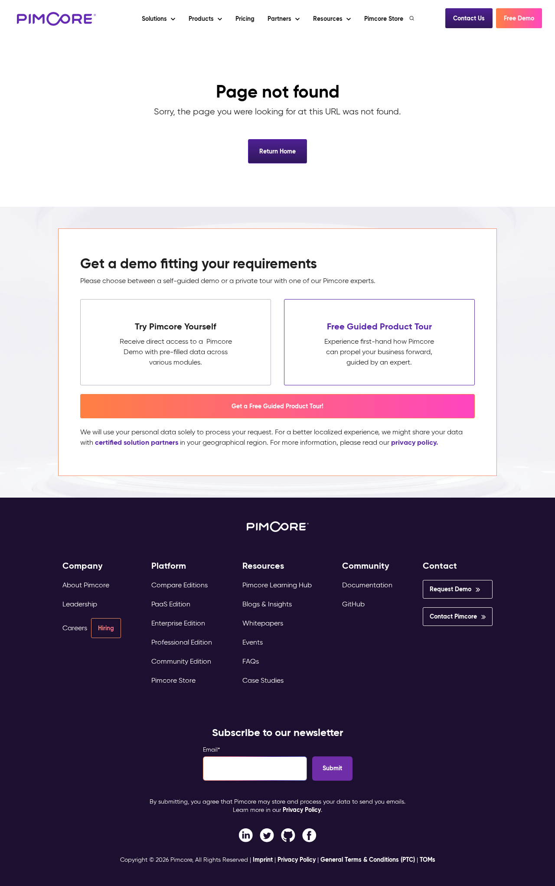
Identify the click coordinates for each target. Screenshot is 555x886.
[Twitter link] (267, 835)
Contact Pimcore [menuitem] (453, 616)
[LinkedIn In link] (309, 835)
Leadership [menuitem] (79, 604)
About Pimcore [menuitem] (85, 585)
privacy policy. (414, 442)
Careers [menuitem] (74, 628)
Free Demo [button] (519, 18)
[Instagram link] (288, 835)
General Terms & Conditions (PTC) (367, 859)
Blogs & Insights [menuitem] (267, 604)
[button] (244, 18)
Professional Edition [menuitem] (181, 642)
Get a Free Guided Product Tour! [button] (277, 406)
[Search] (412, 18)
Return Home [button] (277, 151)
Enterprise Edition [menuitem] (178, 623)
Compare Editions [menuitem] (179, 585)
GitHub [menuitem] (353, 604)
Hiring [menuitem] (106, 628)
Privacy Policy (302, 810)
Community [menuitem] (365, 565)
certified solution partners (136, 442)
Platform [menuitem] (168, 565)
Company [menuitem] (82, 565)
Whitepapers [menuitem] (262, 623)
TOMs (427, 859)
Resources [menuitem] (263, 565)
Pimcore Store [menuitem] (173, 680)
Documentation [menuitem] (367, 585)
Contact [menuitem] (440, 565)
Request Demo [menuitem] (450, 589)
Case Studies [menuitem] (263, 680)
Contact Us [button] (469, 18)
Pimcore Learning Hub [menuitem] (277, 585)
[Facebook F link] (245, 835)
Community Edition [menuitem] (181, 661)
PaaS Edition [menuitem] (170, 604)
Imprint (263, 859)
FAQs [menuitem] (250, 661)
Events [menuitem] (252, 642)
